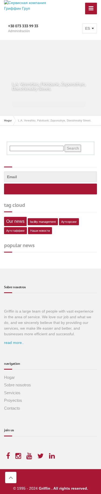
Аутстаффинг (15, 230)
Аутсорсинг (69, 221)
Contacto (12, 408)
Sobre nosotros (17, 385)
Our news (15, 221)
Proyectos (13, 400)
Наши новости (40, 230)
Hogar (9, 377)
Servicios (12, 392)
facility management (43, 221)
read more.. (14, 342)
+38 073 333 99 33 (23, 26)
